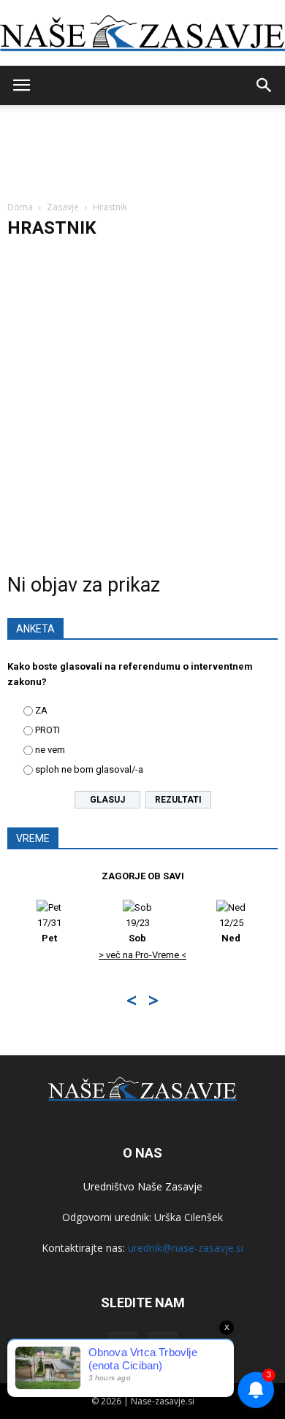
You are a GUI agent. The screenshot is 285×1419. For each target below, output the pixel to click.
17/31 (49, 930)
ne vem (50, 749)
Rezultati (178, 800)
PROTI (47, 729)
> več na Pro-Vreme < (142, 954)
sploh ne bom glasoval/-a (89, 769)
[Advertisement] (142, 399)
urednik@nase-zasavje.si (185, 1248)
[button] (264, 85)
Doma (20, 207)
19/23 (138, 930)
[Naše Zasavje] (142, 33)
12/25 (231, 930)
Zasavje (63, 207)
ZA (41, 710)
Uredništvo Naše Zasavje (142, 1186)
